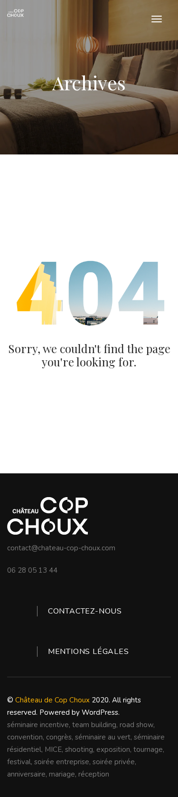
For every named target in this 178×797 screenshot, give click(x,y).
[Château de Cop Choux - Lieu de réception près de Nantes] (15, 13)
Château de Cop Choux (52, 700)
